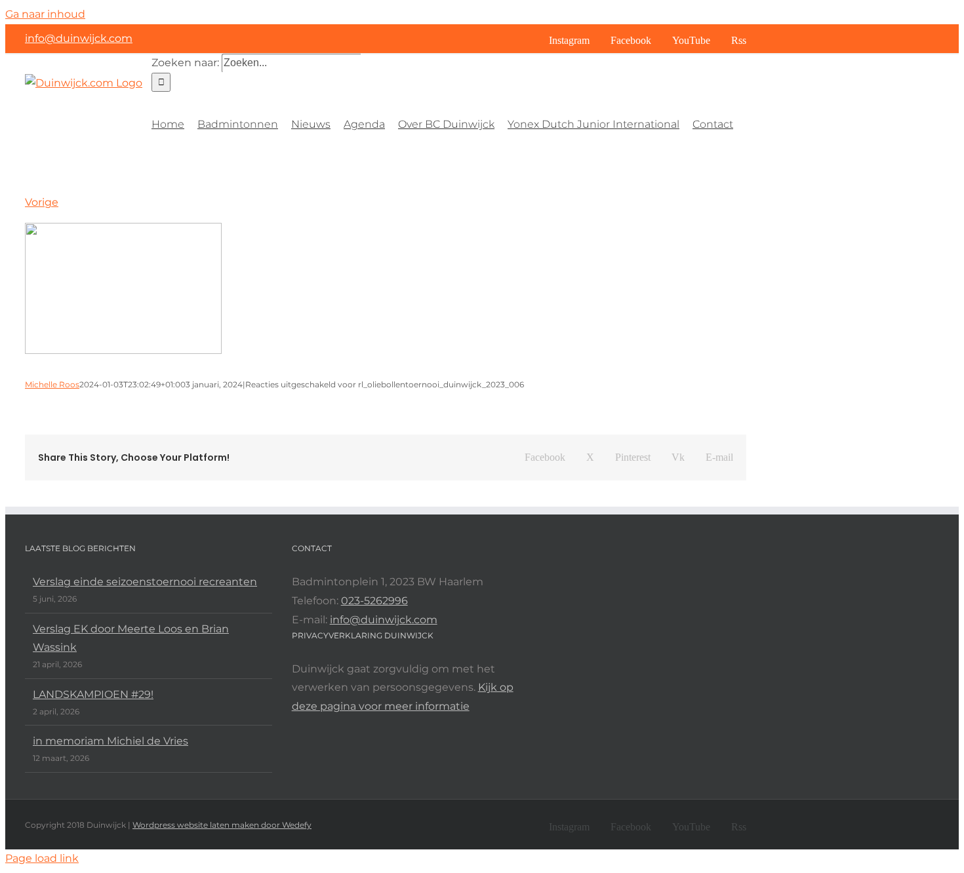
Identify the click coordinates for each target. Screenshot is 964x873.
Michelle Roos (52, 384)
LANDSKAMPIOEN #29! (93, 694)
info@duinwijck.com (78, 38)
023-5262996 (374, 600)
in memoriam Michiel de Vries (110, 741)
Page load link (42, 858)
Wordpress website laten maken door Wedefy (221, 825)
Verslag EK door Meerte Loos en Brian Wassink (131, 638)
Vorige (41, 202)
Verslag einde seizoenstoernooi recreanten (145, 581)
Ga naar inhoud (45, 14)
